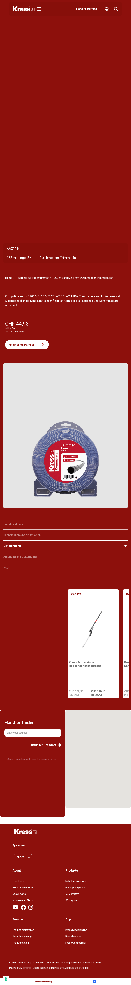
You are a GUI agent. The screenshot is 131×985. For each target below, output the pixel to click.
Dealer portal (19, 893)
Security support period (76, 967)
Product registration (23, 929)
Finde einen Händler (21, 344)
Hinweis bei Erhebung (43, 982)
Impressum (57, 967)
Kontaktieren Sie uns (24, 900)
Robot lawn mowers (76, 881)
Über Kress (18, 881)
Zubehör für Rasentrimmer (33, 277)
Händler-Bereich (86, 9)
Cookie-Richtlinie (41, 967)
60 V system (72, 893)
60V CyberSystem (75, 887)
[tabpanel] (93, 643)
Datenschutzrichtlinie (20, 967)
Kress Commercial (76, 942)
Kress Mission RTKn (76, 929)
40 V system (72, 900)
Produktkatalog (21, 942)
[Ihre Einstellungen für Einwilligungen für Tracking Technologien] (6, 979)
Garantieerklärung (22, 936)
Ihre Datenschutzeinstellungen (71, 982)
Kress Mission (73, 936)
